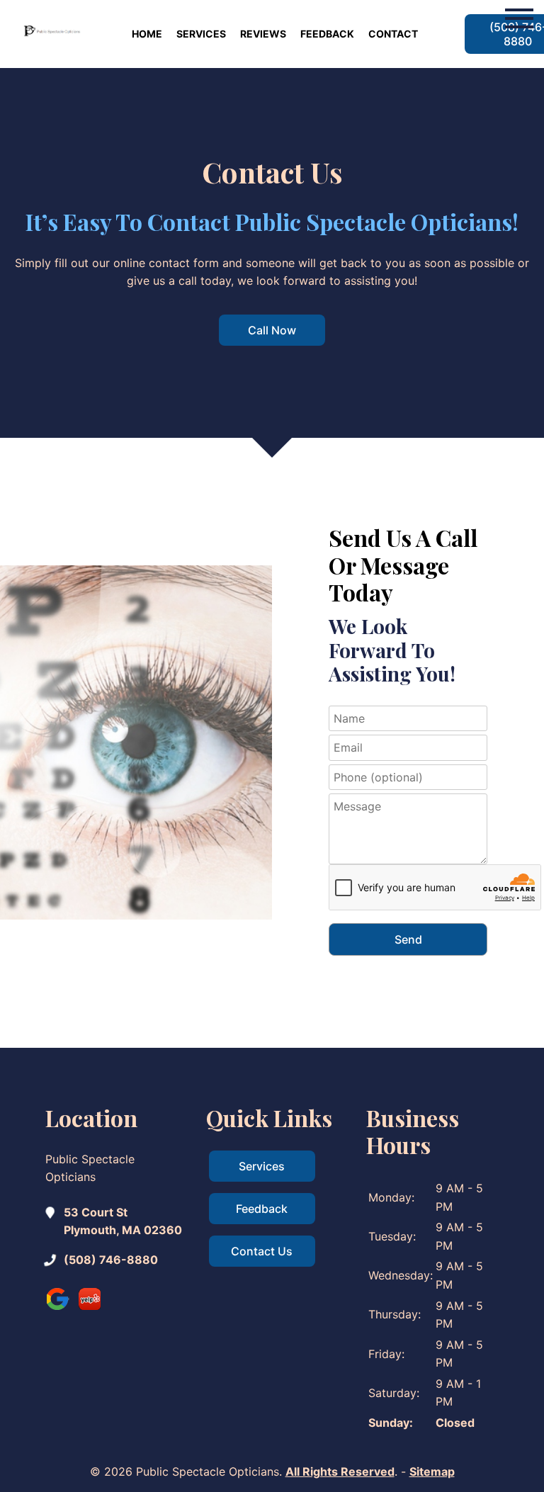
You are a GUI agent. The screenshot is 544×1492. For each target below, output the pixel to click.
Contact (393, 34)
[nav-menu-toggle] (519, 17)
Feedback (327, 34)
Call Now (272, 330)
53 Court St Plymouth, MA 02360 (123, 1221)
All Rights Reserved (340, 1471)
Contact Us (262, 1251)
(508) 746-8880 (111, 1260)
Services (201, 34)
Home (147, 34)
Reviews (263, 34)
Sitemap (432, 1471)
